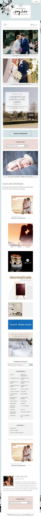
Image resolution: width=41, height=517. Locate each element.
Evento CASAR (14, 430)
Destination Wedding (13, 398)
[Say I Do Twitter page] (34, 25)
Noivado (23, 403)
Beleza (12, 374)
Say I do (23, 409)
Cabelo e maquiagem (24, 375)
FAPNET (32, 514)
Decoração (24, 393)
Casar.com (13, 389)
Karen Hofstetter (19, 514)
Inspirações (13, 401)
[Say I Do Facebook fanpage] (36, 25)
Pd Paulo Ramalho (12, 406)
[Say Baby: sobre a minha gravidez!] (20, 163)
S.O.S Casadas (25, 405)
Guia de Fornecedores (16, 432)
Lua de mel (24, 401)
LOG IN (36, 1)
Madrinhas (13, 403)
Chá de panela (25, 389)
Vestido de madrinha (13, 412)
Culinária (23, 391)
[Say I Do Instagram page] (32, 25)
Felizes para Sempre (24, 398)
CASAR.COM (13, 428)
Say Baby (12, 409)
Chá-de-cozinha (14, 391)
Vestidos (12, 415)
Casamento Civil (14, 378)
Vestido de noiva (25, 412)
